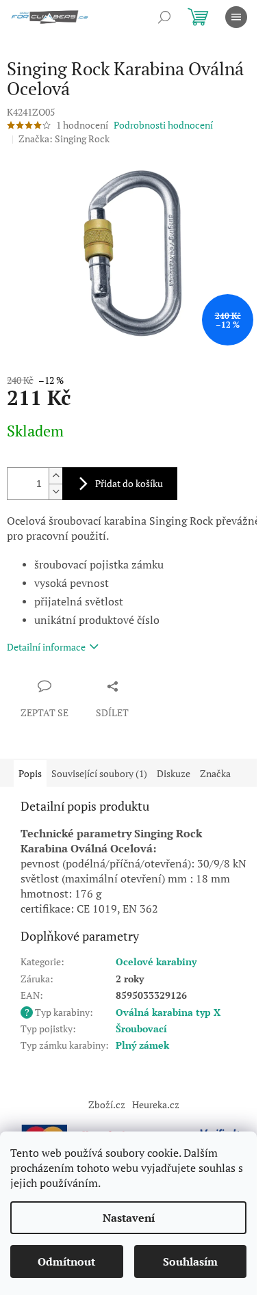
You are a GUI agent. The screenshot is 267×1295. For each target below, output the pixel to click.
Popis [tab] (30, 773)
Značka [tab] (215, 773)
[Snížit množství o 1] (55, 491)
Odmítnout (66, 1261)
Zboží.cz (106, 1104)
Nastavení (129, 1217)
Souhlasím (190, 1261)
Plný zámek (142, 1044)
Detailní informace (46, 646)
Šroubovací (141, 1028)
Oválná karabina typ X (168, 1012)
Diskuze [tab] (173, 773)
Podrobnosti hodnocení (163, 124)
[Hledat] (164, 17)
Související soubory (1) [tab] (99, 773)
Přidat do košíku (129, 483)
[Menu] (236, 17)
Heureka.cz (155, 1104)
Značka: (64, 138)
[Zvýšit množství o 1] (55, 476)
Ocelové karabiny (156, 961)
